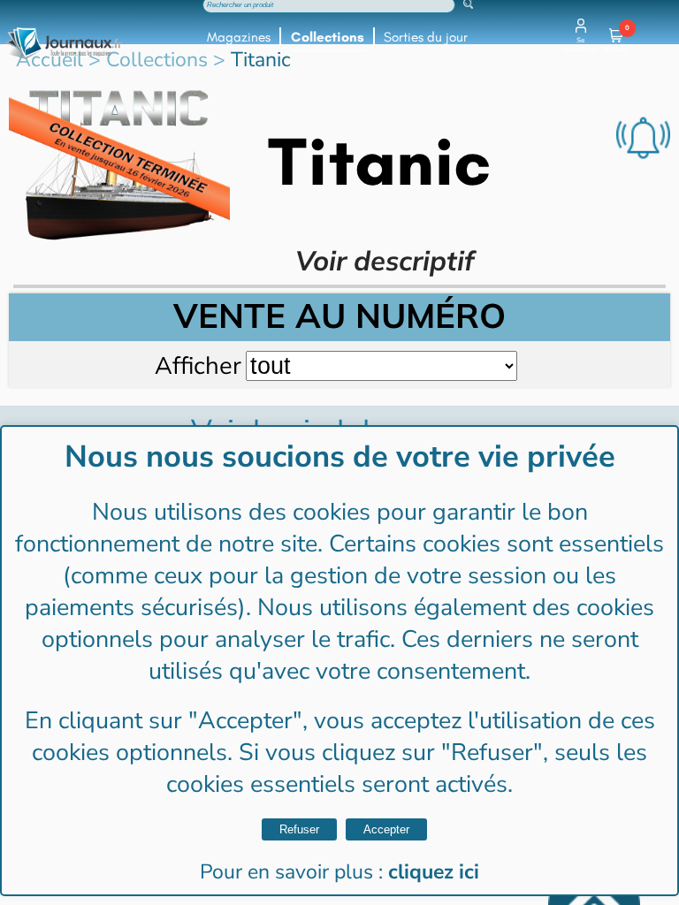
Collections (327, 37)
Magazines (239, 37)
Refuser (299, 829)
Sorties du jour (426, 37)
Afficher (198, 365)
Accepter (386, 829)
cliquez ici (433, 872)
